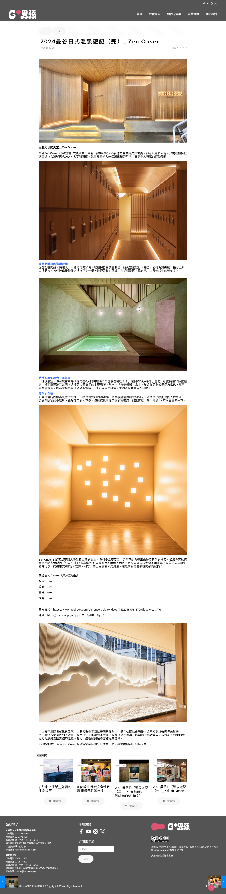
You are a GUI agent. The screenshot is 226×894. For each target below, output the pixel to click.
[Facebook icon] (204, 3)
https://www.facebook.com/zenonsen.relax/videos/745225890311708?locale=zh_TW (107, 609)
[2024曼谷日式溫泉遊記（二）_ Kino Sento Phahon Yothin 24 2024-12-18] (9, 882)
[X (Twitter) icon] (215, 3)
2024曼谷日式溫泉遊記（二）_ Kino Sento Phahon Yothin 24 (131, 791)
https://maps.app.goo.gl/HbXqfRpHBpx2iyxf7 (75, 615)
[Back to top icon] (211, 887)
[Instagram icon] (211, 3)
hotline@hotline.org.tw (26, 849)
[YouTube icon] (208, 3)
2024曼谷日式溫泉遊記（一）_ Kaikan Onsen (169, 788)
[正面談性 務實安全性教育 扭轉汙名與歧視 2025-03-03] (217, 882)
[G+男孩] (22, 14)
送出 (86, 859)
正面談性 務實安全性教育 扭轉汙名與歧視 (93, 788)
